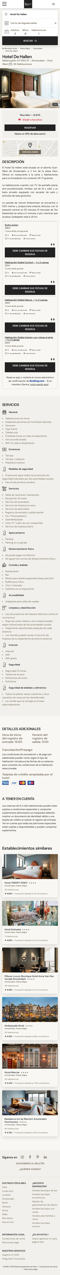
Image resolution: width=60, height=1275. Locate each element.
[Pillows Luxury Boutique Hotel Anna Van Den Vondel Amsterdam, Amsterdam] (30, 960)
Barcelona (7, 1218)
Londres (6, 1194)
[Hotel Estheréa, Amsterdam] (30, 913)
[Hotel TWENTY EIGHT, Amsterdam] (30, 866)
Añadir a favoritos (31, 119)
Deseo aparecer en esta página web (44, 1240)
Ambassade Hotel (14, 1025)
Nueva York (8, 1222)
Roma (5, 1210)
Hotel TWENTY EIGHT (16, 882)
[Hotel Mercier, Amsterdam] (30, 1056)
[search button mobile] (54, 4)
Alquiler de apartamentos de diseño (44, 1203)
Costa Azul (7, 1191)
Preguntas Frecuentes (13, 1258)
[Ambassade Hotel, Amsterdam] (30, 1009)
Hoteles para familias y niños (43, 1217)
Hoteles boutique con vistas (43, 1210)
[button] (3, 88)
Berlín (5, 1202)
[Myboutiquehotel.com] (28, 4)
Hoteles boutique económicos (41, 1196)
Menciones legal (10, 1242)
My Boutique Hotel (9, 48)
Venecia (6, 1206)
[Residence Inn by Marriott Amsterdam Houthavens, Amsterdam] (30, 1102)
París (4, 1187)
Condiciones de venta (13, 1238)
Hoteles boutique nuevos (41, 1225)
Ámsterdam (37, 48)
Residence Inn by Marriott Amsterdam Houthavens (26, 1120)
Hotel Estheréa (13, 929)
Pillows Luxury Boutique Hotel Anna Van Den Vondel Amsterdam (29, 978)
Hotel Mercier (12, 1072)
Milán (5, 1214)
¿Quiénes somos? (30, 1169)
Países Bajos (25, 48)
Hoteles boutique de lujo (44, 1190)
